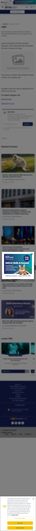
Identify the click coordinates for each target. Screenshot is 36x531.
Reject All (20, 523)
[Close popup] (32, 254)
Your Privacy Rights (20, 518)
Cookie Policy (14, 515)
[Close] (33, 499)
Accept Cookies (20, 528)
